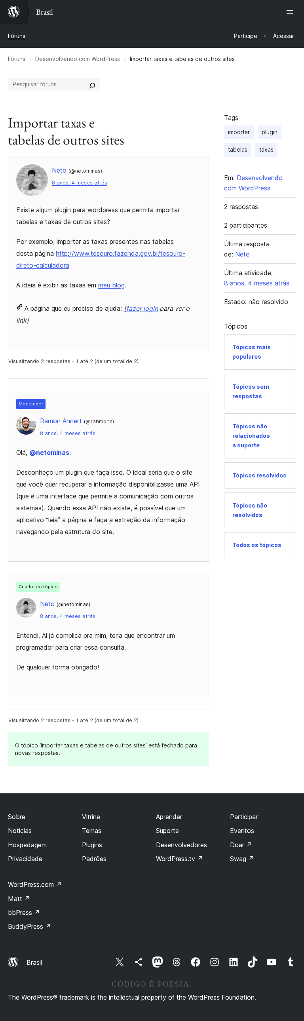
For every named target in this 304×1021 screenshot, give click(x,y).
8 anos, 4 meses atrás (79, 183)
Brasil (34, 962)
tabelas (237, 149)
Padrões (94, 859)
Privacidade (25, 859)
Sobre (16, 817)
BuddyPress (29, 926)
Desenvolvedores (181, 845)
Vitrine (91, 817)
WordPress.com (35, 884)
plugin (269, 132)
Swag (242, 859)
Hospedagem (27, 845)
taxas (266, 149)
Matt (19, 899)
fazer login (142, 308)
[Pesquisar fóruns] (92, 84)
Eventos (242, 831)
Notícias (20, 831)
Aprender (169, 817)
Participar (244, 817)
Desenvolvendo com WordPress (77, 58)
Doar (241, 845)
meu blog (111, 285)
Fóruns (16, 35)
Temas (91, 831)
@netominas (49, 452)
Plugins (92, 845)
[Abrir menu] (291, 12)
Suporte (167, 831)
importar (239, 132)
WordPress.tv (179, 859)
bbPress (24, 912)
